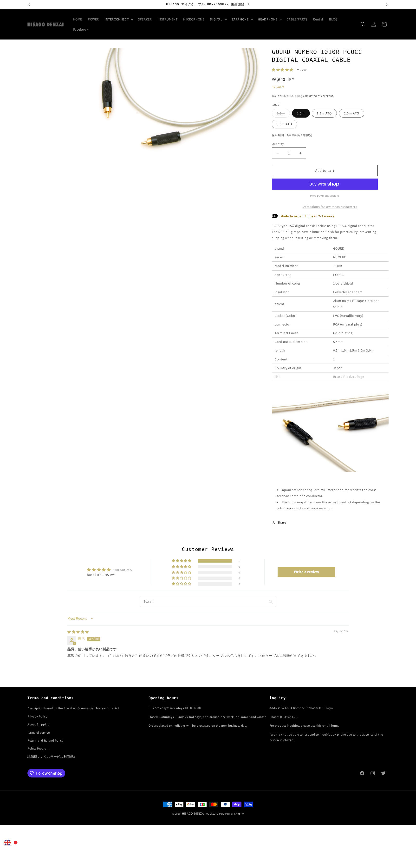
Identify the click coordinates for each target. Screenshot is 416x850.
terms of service (38, 732)
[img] (78, 632)
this (318, 726)
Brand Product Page (348, 376)
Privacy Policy (37, 716)
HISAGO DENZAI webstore (200, 813)
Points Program (38, 748)
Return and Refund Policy (45, 740)
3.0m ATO (284, 124)
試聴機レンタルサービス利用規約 (52, 757)
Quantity (278, 144)
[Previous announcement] (29, 4)
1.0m (301, 113)
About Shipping (38, 724)
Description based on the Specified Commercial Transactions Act (73, 708)
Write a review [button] (306, 571)
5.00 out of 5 (122, 570)
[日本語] (16, 842)
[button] (118, 19)
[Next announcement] (387, 4)
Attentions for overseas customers (330, 207)
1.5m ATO (324, 113)
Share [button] (281, 522)
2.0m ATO (351, 113)
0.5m (283, 114)
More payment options (325, 195)
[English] (8, 842)
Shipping (296, 96)
